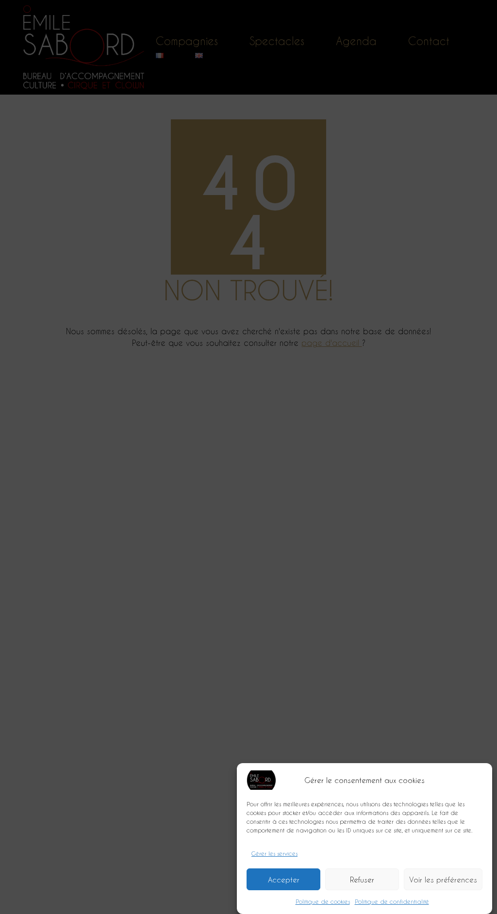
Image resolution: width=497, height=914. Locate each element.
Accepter (283, 879)
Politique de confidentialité (392, 901)
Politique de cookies (323, 901)
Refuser (362, 879)
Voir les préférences (443, 879)
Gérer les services (274, 853)
